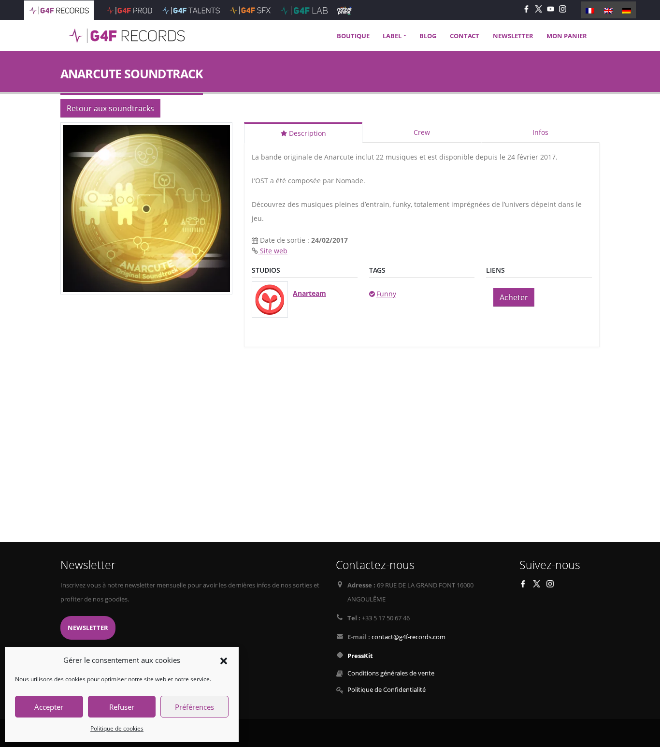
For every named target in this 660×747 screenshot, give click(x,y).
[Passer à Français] (590, 9)
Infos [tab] (540, 132)
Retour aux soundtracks (110, 108)
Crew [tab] (422, 132)
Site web (272, 250)
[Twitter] (538, 8)
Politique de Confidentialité (386, 690)
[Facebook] (526, 8)
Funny (386, 293)
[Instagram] (562, 8)
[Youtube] (550, 8)
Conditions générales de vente (390, 673)
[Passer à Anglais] (608, 9)
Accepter (48, 707)
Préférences (194, 707)
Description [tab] (306, 133)
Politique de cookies (116, 728)
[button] (224, 660)
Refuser (121, 707)
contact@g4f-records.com (408, 637)
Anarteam (309, 293)
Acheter (514, 297)
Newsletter (88, 628)
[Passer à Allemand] (626, 9)
